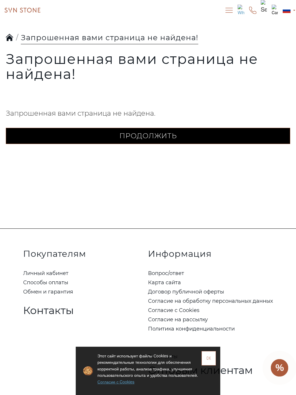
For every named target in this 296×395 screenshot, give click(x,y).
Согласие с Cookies (115, 382)
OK (208, 358)
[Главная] (10, 38)
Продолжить (148, 136)
